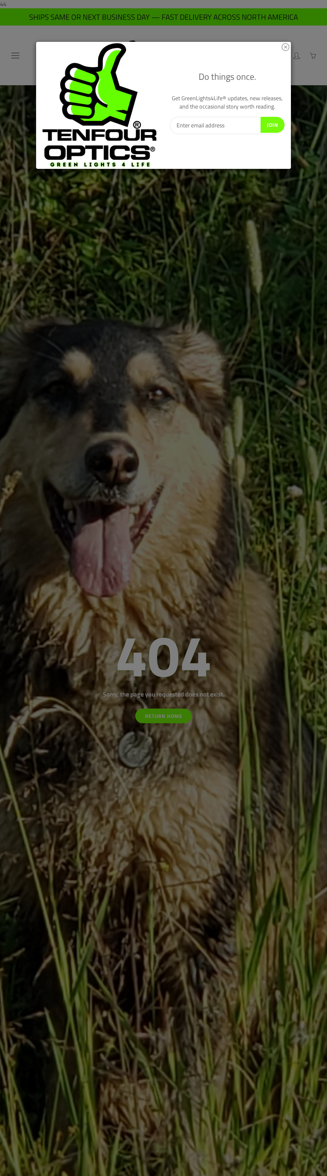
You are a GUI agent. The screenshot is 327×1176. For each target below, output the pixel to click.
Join (272, 125)
